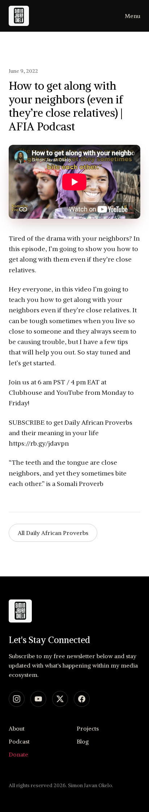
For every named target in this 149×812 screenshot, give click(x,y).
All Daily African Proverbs (53, 532)
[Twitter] (60, 699)
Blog (83, 741)
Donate (18, 754)
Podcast (19, 741)
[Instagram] (17, 699)
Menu (132, 15)
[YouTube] (38, 699)
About (17, 728)
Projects (88, 728)
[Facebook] (82, 699)
